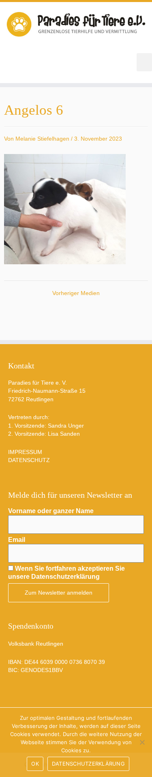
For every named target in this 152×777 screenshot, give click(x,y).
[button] (144, 62)
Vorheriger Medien (76, 293)
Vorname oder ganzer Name (51, 510)
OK (35, 763)
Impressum (25, 452)
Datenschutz (29, 460)
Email (16, 539)
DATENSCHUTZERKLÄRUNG (88, 763)
